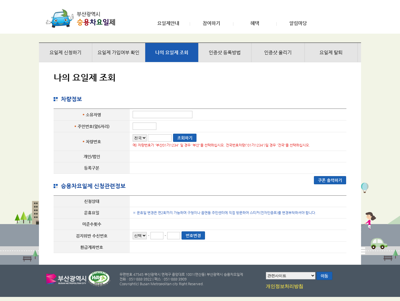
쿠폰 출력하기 (330, 180)
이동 (324, 276)
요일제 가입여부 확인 (118, 52)
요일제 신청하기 (65, 52)
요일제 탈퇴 (331, 52)
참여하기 (211, 23)
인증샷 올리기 (278, 52)
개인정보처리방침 (284, 286)
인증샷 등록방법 (225, 52)
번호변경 (193, 235)
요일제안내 (168, 23)
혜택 (254, 23)
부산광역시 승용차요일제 (82, 18)
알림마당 (298, 23)
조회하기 (184, 137)
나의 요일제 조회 (171, 52)
